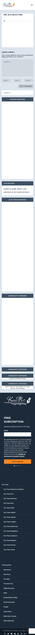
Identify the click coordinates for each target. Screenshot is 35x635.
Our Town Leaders (10, 522)
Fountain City (8, 584)
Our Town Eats (9, 503)
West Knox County (10, 616)
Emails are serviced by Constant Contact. (14, 455)
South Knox (8, 611)
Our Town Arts (9, 494)
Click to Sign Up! (17, 461)
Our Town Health (9, 512)
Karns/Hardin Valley (10, 597)
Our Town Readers (10, 540)
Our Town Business (10, 498)
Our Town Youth (9, 550)
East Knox (7, 574)
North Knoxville (9, 602)
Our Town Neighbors (11, 531)
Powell (6, 607)
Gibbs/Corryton (9, 588)
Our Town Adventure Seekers (14, 489)
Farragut (7, 579)
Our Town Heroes (10, 517)
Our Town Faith (9, 508)
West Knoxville (9, 621)
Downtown (7, 570)
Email (6, 430)
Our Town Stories (10, 545)
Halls (5, 593)
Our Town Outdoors (10, 536)
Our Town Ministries (11, 526)
